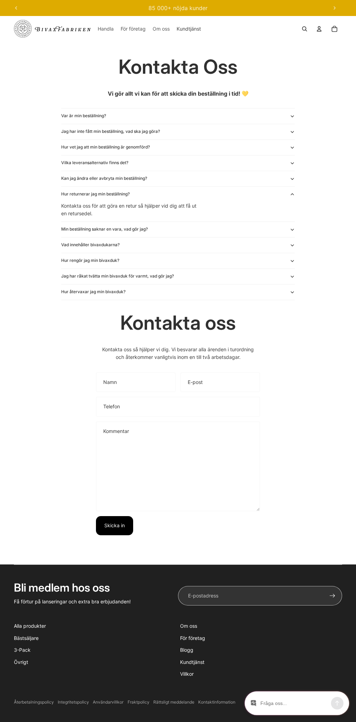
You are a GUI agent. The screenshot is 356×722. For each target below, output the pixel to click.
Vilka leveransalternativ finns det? (94, 162)
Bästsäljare (26, 638)
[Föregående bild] (16, 8)
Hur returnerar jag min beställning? (95, 193)
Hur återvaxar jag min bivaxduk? (93, 291)
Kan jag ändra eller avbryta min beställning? (104, 178)
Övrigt (21, 662)
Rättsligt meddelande (173, 702)
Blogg (186, 650)
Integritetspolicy (73, 702)
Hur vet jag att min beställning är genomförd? (105, 147)
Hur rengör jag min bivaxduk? (90, 260)
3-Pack (22, 650)
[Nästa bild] (334, 8)
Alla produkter (30, 626)
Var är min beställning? (83, 115)
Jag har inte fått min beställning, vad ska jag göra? (110, 131)
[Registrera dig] (332, 595)
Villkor (187, 674)
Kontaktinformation (216, 702)
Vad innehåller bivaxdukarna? (90, 244)
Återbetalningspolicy (34, 702)
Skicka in (114, 525)
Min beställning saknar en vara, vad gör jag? (104, 229)
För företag (192, 638)
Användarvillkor (108, 702)
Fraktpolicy (138, 702)
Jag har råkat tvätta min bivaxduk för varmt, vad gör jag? (117, 276)
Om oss (188, 626)
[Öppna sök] (304, 29)
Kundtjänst (192, 662)
